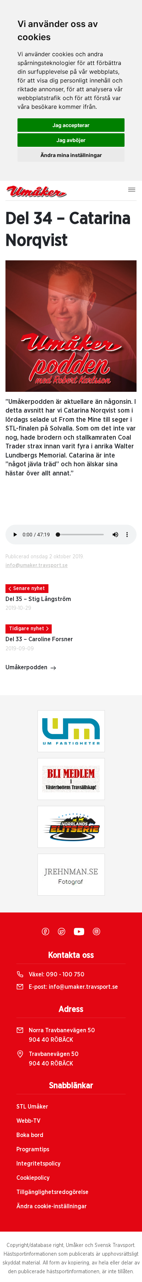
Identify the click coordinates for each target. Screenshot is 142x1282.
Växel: (55, 974)
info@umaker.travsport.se (36, 565)
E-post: (72, 987)
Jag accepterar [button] (71, 125)
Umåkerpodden (26, 667)
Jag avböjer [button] (71, 140)
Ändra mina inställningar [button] (71, 155)
